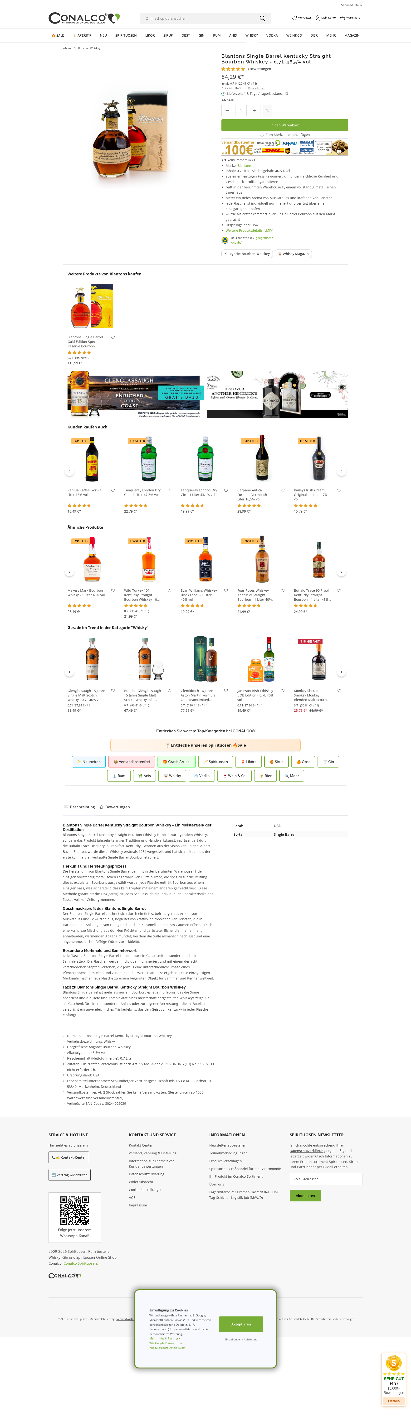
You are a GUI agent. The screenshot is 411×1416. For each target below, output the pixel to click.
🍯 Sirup (276, 761)
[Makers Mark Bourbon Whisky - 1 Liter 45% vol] (92, 559)
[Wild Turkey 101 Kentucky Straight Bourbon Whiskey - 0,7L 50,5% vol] (149, 559)
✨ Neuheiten (89, 761)
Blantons (245, 165)
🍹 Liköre (249, 761)
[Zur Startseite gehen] (84, 18)
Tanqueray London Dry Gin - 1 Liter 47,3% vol (142, 492)
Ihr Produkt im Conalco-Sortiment (236, 1176)
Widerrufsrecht (141, 1182)
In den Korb (92, 323)
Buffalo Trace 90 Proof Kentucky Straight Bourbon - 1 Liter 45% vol (311, 595)
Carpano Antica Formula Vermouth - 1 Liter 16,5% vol (254, 494)
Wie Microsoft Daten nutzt (167, 1348)
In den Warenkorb (284, 125)
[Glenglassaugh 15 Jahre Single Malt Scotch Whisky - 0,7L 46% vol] (92, 659)
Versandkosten (256, 88)
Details (394, 1401)
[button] (394, 1375)
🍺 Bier (265, 775)
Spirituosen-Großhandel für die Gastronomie (245, 1168)
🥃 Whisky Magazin (293, 253)
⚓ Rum (118, 775)
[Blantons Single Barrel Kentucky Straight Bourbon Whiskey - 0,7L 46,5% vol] (132, 122)
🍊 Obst (303, 761)
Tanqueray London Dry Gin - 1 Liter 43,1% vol (199, 492)
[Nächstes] (341, 471)
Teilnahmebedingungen (228, 1153)
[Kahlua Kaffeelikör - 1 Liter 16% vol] (92, 458)
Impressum (138, 1205)
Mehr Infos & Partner (163, 1338)
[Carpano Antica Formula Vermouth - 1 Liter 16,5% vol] (262, 458)
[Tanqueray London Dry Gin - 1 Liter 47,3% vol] (149, 458)
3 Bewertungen (259, 69)
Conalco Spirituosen (80, 1263)
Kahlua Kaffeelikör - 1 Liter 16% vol (85, 492)
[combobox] (197, 18)
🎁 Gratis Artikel (177, 761)
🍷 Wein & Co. (234, 775)
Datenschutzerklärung (146, 1174)
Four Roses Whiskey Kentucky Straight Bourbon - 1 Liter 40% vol (254, 595)
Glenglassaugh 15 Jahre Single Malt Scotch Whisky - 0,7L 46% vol (86, 695)
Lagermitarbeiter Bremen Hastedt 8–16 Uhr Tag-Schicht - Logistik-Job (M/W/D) (243, 1195)
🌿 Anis (144, 775)
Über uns (216, 1184)
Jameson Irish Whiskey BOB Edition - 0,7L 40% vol (255, 695)
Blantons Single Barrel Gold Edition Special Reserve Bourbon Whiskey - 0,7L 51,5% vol (85, 342)
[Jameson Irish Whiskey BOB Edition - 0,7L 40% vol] (262, 659)
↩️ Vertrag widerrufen (70, 1175)
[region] (132, 122)
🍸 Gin (328, 761)
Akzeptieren (241, 1324)
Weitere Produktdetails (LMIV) (249, 230)
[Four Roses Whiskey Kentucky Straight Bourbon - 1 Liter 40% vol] (262, 559)
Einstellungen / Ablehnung (241, 1339)
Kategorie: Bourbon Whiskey (247, 253)
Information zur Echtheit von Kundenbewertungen (152, 1164)
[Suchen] (262, 18)
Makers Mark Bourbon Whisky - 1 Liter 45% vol (86, 592)
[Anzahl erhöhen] (254, 110)
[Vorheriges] (69, 471)
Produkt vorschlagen (225, 1161)
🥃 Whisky (172, 775)
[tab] (79, 807)
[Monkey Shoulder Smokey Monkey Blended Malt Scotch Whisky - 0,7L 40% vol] (318, 659)
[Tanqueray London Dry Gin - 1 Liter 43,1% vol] (205, 458)
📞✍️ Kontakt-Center (69, 1157)
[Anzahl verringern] (227, 110)
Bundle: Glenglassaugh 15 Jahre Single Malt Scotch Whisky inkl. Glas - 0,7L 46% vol (142, 695)
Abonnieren (305, 1195)
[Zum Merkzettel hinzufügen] (113, 338)
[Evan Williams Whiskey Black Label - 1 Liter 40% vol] (205, 559)
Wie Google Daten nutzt (165, 1343)
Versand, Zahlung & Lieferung (152, 1153)
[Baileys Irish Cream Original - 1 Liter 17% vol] (318, 458)
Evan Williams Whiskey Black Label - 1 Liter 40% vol (199, 595)
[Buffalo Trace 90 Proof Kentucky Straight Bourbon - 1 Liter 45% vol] (318, 559)
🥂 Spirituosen (215, 761)
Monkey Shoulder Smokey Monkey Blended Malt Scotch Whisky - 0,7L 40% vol (311, 695)
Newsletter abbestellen (227, 1145)
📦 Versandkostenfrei (131, 761)
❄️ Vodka (202, 775)
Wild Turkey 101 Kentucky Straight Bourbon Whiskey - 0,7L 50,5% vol (142, 595)
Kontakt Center (141, 1145)
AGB (132, 1197)
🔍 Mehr (291, 775)
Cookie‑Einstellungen (145, 1189)
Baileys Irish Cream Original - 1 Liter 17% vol (311, 494)
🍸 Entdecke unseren (205, 745)
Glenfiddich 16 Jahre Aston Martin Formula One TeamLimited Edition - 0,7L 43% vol (198, 695)
